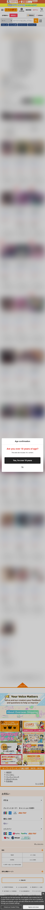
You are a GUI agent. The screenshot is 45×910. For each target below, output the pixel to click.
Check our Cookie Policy (11, 907)
